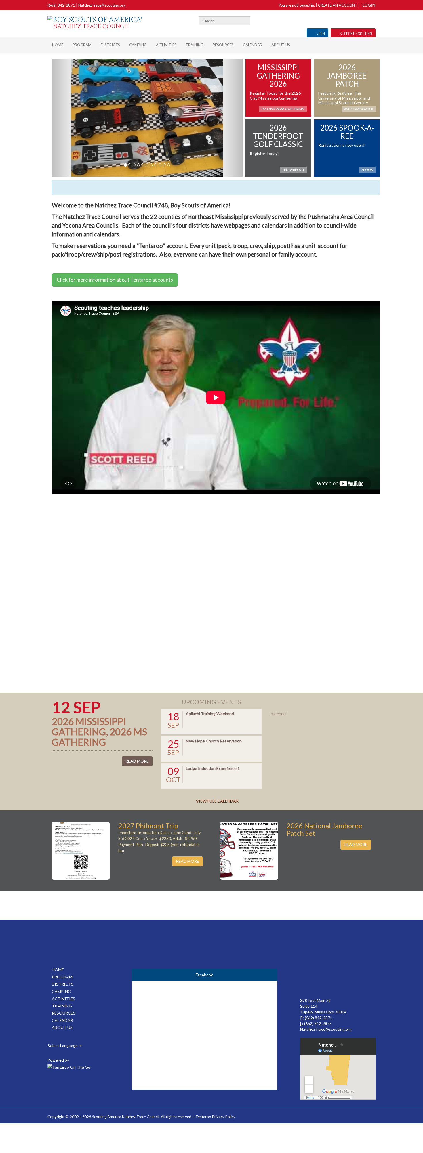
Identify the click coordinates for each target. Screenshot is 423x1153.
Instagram (372, 20)
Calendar (252, 45)
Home (57, 45)
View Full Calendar (217, 801)
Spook (367, 169)
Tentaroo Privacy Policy (215, 1116)
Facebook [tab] (204, 974)
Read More (137, 761)
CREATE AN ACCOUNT (337, 5)
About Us (280, 45)
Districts (110, 45)
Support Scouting (356, 33)
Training (194, 45)
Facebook (355, 20)
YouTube (363, 20)
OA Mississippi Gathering (282, 109)
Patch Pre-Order (358, 109)
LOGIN (369, 5)
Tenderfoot (293, 169)
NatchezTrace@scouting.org (101, 5)
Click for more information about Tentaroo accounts (115, 279)
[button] (66, 118)
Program (82, 45)
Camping (138, 45)
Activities (166, 45)
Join (321, 33)
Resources (223, 45)
